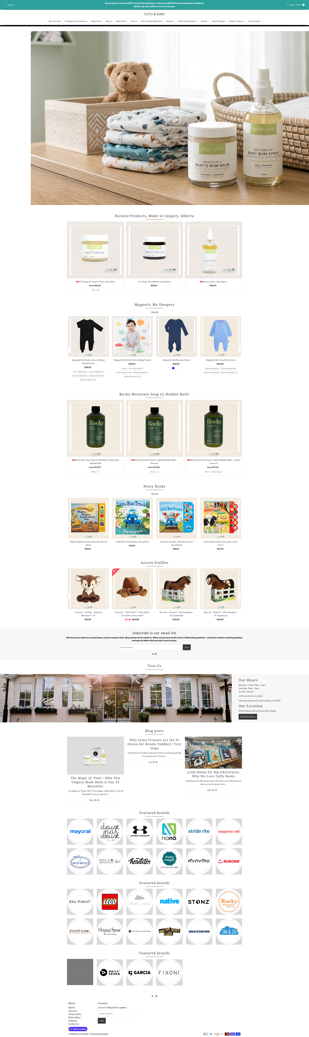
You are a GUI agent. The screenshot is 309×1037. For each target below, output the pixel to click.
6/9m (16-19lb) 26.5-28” (96, 372)
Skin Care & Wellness (151, 21)
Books (170, 21)
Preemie (124, 368)
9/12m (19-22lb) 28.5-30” (80, 376)
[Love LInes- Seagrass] (180, 368)
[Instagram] (156, 654)
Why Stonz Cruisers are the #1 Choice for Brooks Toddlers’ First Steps (154, 744)
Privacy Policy (74, 1014)
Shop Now (12, 37)
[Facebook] (152, 654)
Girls (133, 21)
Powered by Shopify (99, 1034)
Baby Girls (121, 21)
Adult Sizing (218, 21)
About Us (72, 1011)
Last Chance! (254, 21)
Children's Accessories (75, 21)
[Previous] (67, 349)
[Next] (241, 349)
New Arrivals (55, 21)
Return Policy (74, 1017)
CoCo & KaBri (154, 14)
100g (93, 290)
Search (71, 1007)
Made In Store (236, 21)
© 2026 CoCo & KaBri (78, 1034)
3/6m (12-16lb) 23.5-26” (80, 372)
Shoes (204, 21)
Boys (108, 21)
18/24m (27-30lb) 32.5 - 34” (88, 380)
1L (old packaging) (216, 472)
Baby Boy (96, 21)
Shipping (72, 1020)
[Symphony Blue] (173, 368)
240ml (94, 472)
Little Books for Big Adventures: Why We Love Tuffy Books (213, 774)
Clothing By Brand (187, 21)
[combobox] (53, 4)
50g (98, 290)
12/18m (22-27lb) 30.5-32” (96, 376)
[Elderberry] (176, 368)
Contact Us (73, 1024)
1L (98, 472)
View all (154, 312)
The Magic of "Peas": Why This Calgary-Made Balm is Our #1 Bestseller (95, 782)
